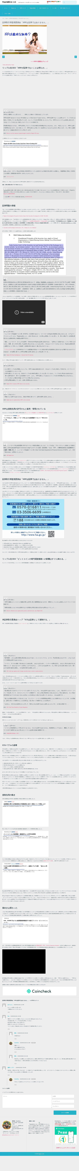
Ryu (8, 1016)
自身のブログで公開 (47, 860)
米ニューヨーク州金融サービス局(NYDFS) (34, 412)
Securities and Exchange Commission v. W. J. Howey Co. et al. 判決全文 (19, 227)
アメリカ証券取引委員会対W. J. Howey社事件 (37, 221)
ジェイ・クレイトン (22, 623)
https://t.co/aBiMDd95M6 (9, 193)
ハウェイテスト (9, 349)
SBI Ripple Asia (10, 455)
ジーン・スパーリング (63, 468)
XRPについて (23, 8)
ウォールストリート (21, 460)
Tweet (12, 64)
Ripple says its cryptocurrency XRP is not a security (18, 399)
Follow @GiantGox (7, 64)
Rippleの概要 (13, 12)
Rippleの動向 (33, 8)
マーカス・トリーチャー (15, 472)
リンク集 (54, 8)
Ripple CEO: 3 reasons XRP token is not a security (18, 383)
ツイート (17, 1135)
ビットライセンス (50, 412)
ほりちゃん (10, 1004)
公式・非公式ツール (43, 8)
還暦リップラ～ (11, 1067)
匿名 (15, 1033)
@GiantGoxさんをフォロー (8, 1135)
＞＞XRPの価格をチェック (39, 61)
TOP (3, 18)
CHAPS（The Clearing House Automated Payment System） (54, 470)
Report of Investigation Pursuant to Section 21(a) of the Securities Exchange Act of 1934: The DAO (25, 216)
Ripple (6, 18)
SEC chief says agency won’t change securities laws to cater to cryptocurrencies (25, 671)
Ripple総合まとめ (9, 2)
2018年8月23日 (28, 196)
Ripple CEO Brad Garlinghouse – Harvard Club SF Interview (20, 355)
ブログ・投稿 (7, 13)
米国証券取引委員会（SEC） (13, 733)
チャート (40, 12)
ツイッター (61, 12)
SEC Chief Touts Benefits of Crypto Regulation (17, 707)
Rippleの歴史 (31, 12)
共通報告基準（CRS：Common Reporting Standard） (48, 945)
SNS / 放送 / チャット (65, 8)
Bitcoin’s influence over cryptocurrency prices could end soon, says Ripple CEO (24, 610)
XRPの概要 (21, 12)
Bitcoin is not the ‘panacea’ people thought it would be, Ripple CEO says (23, 133)
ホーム (5, 8)
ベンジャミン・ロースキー (49, 467)
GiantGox (16, 1042)
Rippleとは (13, 8)
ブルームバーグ (10, 176)
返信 (9, 1012)
